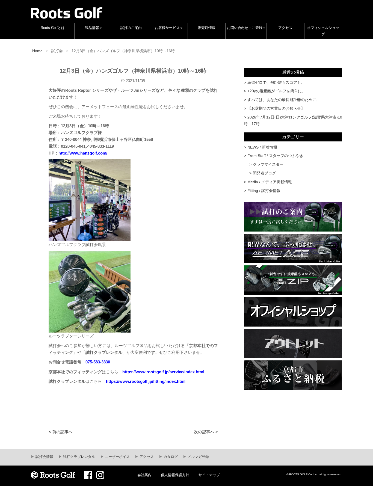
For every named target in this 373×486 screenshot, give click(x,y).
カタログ (170, 457)
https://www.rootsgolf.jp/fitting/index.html (145, 381)
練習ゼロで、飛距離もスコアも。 (276, 82)
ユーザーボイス (117, 457)
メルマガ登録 (198, 457)
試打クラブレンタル (78, 457)
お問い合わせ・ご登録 (244, 28)
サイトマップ (209, 475)
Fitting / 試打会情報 (263, 190)
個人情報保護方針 (175, 475)
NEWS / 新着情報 (262, 147)
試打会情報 (43, 457)
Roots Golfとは (53, 28)
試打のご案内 (131, 28)
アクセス (285, 28)
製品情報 (92, 28)
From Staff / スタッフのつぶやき (275, 155)
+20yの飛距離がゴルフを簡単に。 (276, 91)
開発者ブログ (264, 173)
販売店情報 (206, 28)
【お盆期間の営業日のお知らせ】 (276, 108)
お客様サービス (167, 28)
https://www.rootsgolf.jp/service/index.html (163, 371)
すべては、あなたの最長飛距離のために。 (283, 99)
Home (37, 51)
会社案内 (144, 475)
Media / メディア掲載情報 (269, 182)
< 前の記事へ (61, 431)
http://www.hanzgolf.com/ (82, 153)
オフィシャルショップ (323, 31)
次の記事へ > (206, 431)
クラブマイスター (268, 164)
